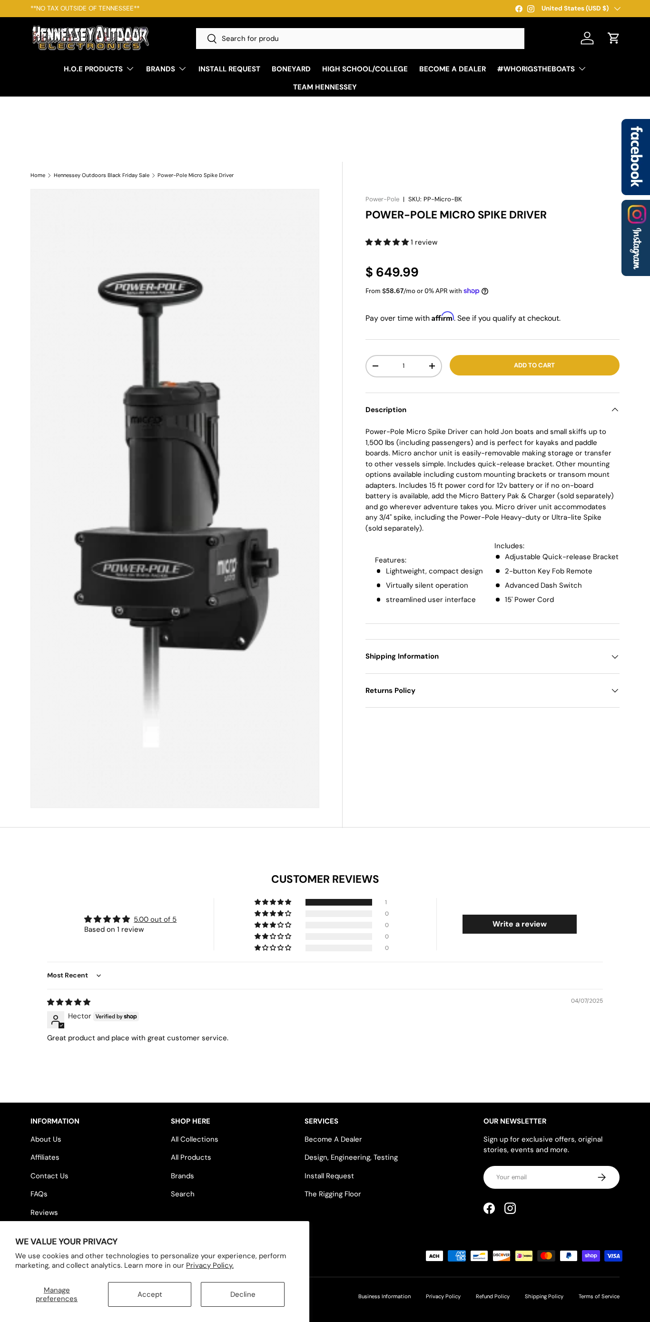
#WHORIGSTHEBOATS (536, 69)
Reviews (44, 1212)
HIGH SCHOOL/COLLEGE (365, 69)
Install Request (329, 1176)
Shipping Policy (544, 1296)
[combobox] (360, 38)
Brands (182, 1176)
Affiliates (44, 1157)
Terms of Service (599, 1296)
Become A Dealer (333, 1139)
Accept (150, 1294)
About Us (45, 1139)
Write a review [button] (519, 924)
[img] (68, 1002)
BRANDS (160, 69)
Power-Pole (382, 199)
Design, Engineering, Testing (351, 1157)
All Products (191, 1157)
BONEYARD (291, 69)
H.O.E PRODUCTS (93, 69)
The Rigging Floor (333, 1194)
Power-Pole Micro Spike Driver (196, 175)
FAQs (39, 1194)
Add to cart (534, 365)
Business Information (384, 1296)
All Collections (194, 1139)
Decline (243, 1294)
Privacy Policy (443, 1296)
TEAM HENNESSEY (325, 87)
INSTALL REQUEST (229, 69)
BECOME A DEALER (452, 69)
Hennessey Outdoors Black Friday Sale (101, 175)
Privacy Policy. (210, 1265)
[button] (613, 38)
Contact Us (49, 1176)
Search (183, 1194)
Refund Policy (493, 1296)
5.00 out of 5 (155, 919)
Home (37, 175)
